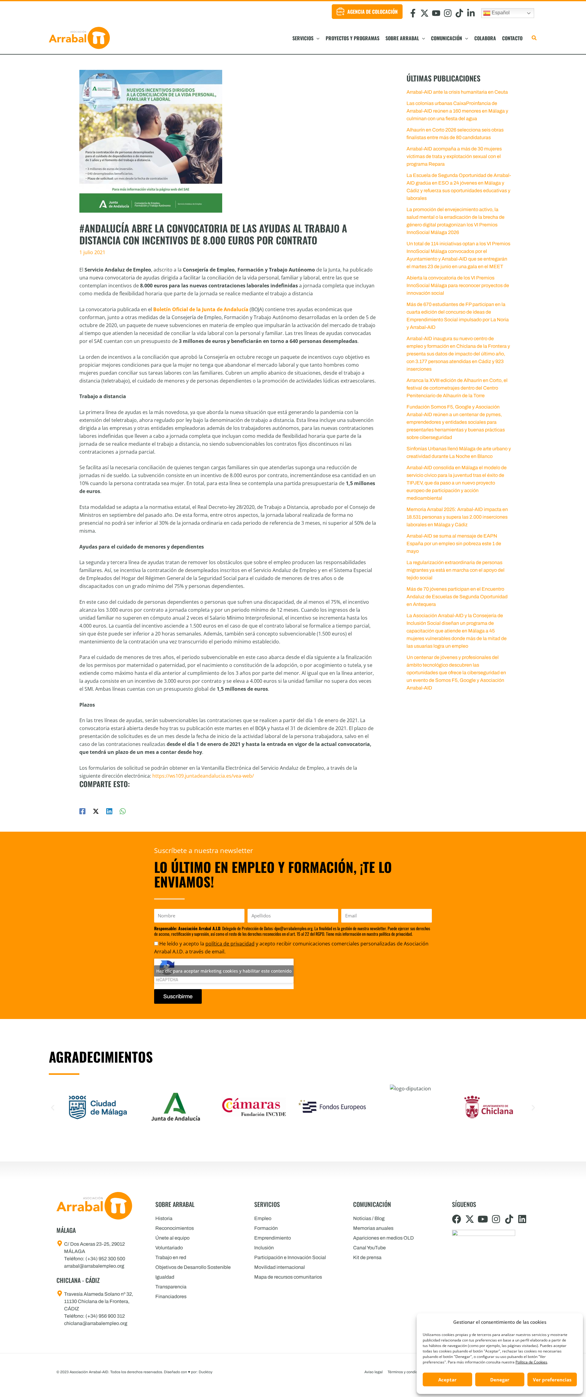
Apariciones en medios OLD (383, 1237)
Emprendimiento (272, 1237)
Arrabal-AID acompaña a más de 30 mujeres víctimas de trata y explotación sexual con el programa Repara (454, 156)
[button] (316, 38)
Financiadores (170, 1296)
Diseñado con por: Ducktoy (188, 1372)
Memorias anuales (373, 1228)
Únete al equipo (172, 1237)
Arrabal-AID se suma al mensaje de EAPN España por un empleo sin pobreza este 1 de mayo (454, 543)
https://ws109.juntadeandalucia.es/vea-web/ (203, 775)
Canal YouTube (369, 1247)
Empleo (262, 1218)
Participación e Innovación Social (290, 1257)
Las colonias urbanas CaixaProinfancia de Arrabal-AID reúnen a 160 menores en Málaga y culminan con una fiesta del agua (457, 111)
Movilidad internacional (279, 1267)
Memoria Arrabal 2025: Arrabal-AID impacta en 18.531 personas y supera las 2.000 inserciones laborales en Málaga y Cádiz (457, 517)
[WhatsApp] (123, 810)
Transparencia (170, 1286)
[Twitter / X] (96, 810)
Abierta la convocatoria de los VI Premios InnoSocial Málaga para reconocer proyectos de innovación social (458, 285)
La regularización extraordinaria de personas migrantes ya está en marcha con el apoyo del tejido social (456, 570)
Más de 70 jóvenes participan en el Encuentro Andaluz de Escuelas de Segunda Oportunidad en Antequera (457, 596)
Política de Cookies (531, 1362)
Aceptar (447, 1380)
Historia (163, 1218)
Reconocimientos (174, 1228)
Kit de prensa (367, 1257)
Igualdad (164, 1277)
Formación (266, 1228)
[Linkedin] (109, 810)
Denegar (499, 1380)
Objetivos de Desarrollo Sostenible (193, 1267)
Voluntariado (169, 1247)
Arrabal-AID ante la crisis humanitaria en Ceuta (457, 92)
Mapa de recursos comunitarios (288, 1277)
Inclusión (264, 1247)
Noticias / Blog (369, 1218)
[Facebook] (82, 810)
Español (500, 12)
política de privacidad (230, 943)
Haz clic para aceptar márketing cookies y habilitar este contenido (223, 971)
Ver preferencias (552, 1380)
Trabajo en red (170, 1257)
